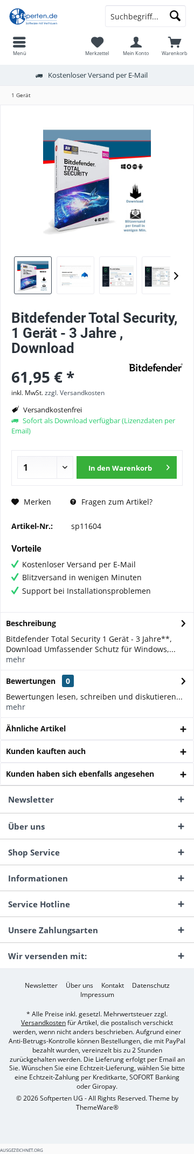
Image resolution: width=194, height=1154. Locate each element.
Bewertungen (31, 681)
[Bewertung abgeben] (68, 362)
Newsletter (41, 985)
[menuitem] (19, 46)
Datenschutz (151, 985)
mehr (15, 659)
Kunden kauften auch (46, 751)
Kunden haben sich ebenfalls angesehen (80, 774)
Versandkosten (43, 1022)
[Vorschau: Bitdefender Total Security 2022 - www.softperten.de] (33, 275)
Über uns (79, 985)
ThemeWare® (97, 1107)
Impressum (97, 994)
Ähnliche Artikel (36, 728)
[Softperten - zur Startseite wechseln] (48, 16)
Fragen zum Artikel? (116, 502)
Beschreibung (31, 623)
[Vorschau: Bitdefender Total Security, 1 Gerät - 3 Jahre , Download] (75, 275)
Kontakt (112, 985)
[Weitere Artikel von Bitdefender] (156, 367)
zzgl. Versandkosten (75, 392)
